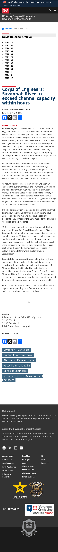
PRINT (5, 125)
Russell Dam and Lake (17, 365)
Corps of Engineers (15, 370)
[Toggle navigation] (54, 10)
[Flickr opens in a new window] (21, 448)
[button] (13, 5)
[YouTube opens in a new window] (15, 448)
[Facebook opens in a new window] (4, 448)
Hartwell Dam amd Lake (18, 355)
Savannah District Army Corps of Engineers (22, 378)
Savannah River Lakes (16, 349)
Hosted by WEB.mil (11, 508)
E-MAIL (13, 125)
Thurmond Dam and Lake (19, 360)
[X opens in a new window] (10, 448)
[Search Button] (49, 10)
